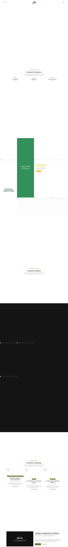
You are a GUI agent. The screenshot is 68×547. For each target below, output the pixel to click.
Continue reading (15, 486)
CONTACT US (38, 544)
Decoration (11, 476)
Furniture (20, 476)
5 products (52, 80)
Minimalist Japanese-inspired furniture (15, 478)
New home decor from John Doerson (34, 481)
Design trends (15, 476)
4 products (15, 80)
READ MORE (44, 544)
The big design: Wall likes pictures (53, 481)
